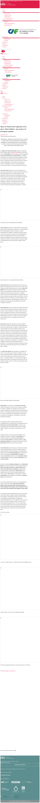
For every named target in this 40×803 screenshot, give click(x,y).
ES (19, 1)
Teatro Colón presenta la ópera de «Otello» (8, 750)
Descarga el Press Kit (5, 775)
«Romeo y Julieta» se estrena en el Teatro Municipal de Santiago (12, 612)
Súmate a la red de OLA (20, 764)
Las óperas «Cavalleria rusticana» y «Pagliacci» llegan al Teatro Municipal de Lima (15, 562)
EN (21, 1)
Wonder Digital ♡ (28, 801)
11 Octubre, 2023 (4, 134)
